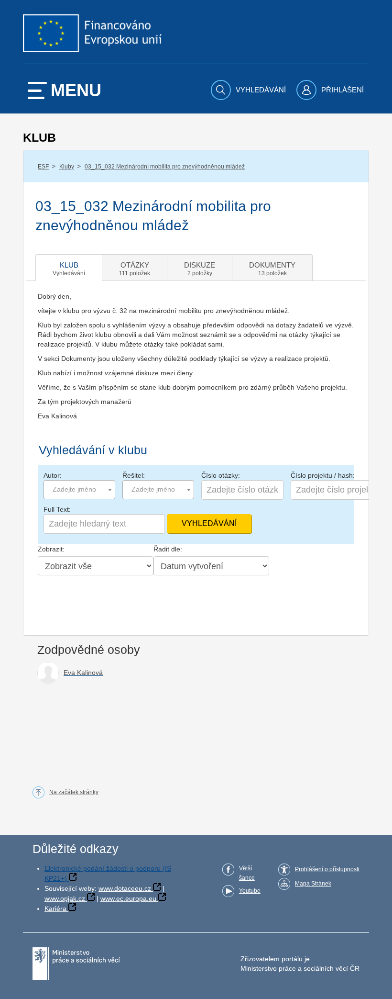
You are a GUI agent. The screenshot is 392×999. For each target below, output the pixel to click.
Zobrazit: (51, 549)
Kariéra (55, 908)
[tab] (68, 267)
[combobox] (79, 489)
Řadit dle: (167, 549)
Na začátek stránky (73, 792)
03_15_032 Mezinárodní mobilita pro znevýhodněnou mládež (165, 166)
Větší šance (247, 873)
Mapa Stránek (313, 883)
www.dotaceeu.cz (124, 888)
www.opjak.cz (64, 898)
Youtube (250, 890)
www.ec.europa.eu (128, 898)
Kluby (66, 166)
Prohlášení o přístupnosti (327, 869)
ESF (43, 166)
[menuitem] (249, 90)
